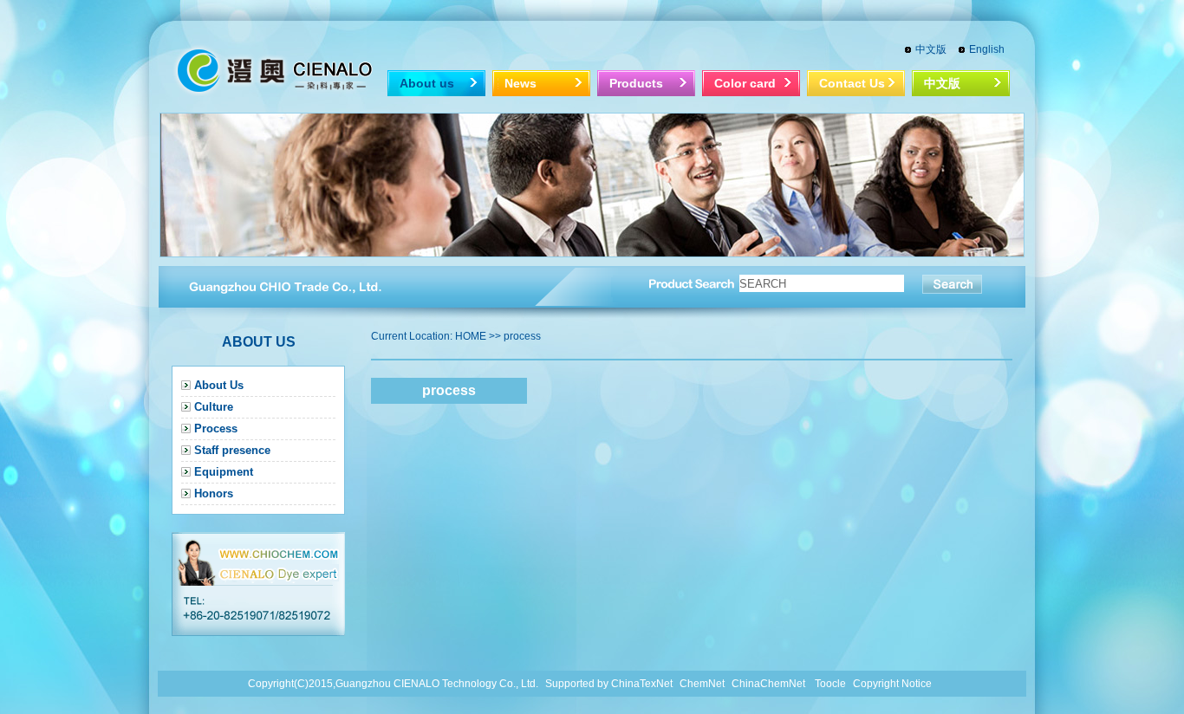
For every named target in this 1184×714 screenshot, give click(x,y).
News (520, 83)
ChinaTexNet (642, 684)
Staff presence (232, 450)
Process (215, 428)
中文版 (931, 49)
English (987, 49)
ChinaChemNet (768, 684)
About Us (219, 385)
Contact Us (852, 83)
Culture (213, 406)
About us (427, 83)
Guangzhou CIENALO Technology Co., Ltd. (436, 684)
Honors (213, 493)
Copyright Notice (892, 684)
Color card (745, 83)
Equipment (223, 471)
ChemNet (702, 684)
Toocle (830, 684)
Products (636, 83)
